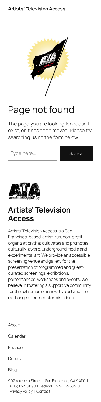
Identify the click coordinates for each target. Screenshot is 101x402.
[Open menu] (89, 9)
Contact (43, 391)
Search (76, 153)
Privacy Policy (21, 391)
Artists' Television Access (36, 8)
